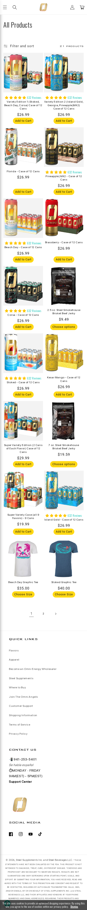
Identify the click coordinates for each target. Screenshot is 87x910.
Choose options (63, 326)
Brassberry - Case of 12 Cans (64, 242)
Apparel (14, 659)
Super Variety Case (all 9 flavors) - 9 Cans (23, 516)
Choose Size (23, 594)
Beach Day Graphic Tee (23, 582)
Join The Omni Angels (23, 696)
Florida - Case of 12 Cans (23, 171)
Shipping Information (23, 715)
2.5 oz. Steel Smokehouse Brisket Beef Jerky (63, 311)
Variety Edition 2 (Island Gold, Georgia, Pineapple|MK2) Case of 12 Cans (64, 105)
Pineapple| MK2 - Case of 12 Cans (64, 178)
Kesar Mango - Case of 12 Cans (63, 379)
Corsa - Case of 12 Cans (23, 314)
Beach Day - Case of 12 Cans (23, 247)
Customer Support (21, 705)
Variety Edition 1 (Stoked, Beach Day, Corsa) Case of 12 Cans (23, 105)
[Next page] (55, 614)
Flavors (14, 650)
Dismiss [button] (74, 906)
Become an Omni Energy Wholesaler (32, 669)
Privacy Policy (18, 733)
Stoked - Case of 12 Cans (23, 382)
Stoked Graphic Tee (64, 582)
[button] (5, 7)
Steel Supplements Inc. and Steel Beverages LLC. (44, 860)
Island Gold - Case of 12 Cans (63, 519)
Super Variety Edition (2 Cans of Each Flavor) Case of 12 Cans (23, 449)
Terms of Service (19, 724)
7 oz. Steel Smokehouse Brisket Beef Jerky (63, 447)
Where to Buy (17, 687)
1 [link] (31, 614)
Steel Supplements (21, 678)
